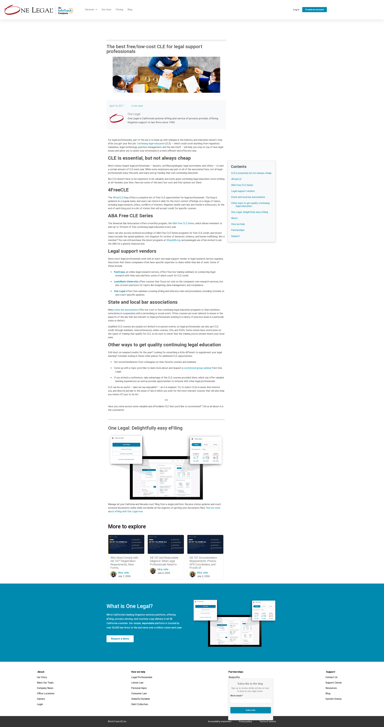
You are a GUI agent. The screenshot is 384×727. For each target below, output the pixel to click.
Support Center (334, 682)
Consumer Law (139, 693)
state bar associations (126, 309)
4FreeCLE (118, 197)
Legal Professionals (141, 677)
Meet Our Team (45, 682)
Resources (331, 688)
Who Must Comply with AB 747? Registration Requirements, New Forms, (124, 562)
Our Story (42, 677)
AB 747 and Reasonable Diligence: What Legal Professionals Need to (164, 561)
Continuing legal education (151, 143)
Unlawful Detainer (140, 698)
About (234, 218)
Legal (40, 704)
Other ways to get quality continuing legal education (250, 205)
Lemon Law (137, 682)
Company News (45, 688)
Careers (41, 698)
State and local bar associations (248, 197)
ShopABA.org (173, 240)
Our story (106, 9)
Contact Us (332, 677)
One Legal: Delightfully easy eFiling (249, 212)
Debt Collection (139, 704)
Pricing (119, 9)
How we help (238, 224)
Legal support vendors (243, 191)
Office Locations (46, 693)
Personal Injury (139, 688)
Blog (130, 9)
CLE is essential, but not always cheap (251, 173)
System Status (334, 698)
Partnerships (237, 230)
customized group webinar (198, 368)
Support (235, 236)
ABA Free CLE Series (183, 223)
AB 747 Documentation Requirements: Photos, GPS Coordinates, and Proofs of (203, 562)
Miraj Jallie (123, 572)
